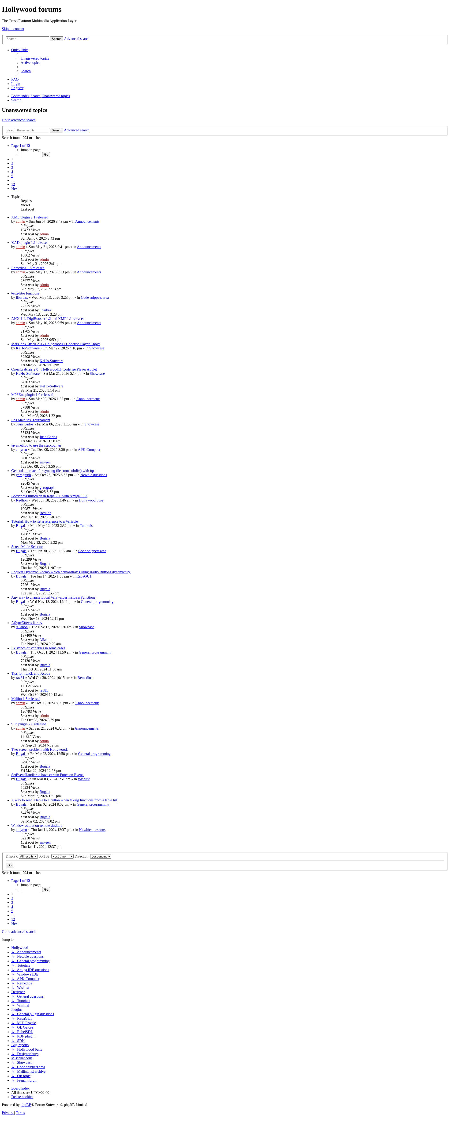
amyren (21, 450)
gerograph (23, 475)
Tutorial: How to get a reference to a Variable (44, 521)
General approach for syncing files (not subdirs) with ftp (52, 471)
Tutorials (86, 526)
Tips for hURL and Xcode (30, 673)
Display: (12, 856)
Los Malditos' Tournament (30, 420)
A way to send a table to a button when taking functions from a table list (64, 800)
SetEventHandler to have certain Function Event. (47, 775)
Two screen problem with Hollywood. (39, 749)
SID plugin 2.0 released (28, 724)
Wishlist (84, 779)
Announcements (87, 221)
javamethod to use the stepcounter (36, 445)
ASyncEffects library (26, 623)
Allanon (22, 627)
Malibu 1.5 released (25, 699)
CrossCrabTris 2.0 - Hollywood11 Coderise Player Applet (54, 369)
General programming (97, 602)
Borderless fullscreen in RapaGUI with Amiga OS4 (49, 496)
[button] (20, 146)
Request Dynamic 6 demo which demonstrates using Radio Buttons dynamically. (71, 572)
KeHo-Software (28, 348)
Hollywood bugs (91, 500)
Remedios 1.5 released (28, 268)
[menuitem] (35, 58)
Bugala (21, 526)
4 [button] (12, 172)
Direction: (82, 856)
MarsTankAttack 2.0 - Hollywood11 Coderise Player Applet (55, 344)
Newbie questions (93, 475)
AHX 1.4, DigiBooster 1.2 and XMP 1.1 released (48, 319)
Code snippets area (95, 297)
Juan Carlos (24, 424)
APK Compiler (89, 450)
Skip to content (13, 29)
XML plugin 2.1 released (29, 217)
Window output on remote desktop (36, 825)
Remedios (85, 678)
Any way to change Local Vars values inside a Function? (53, 597)
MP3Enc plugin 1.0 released (32, 395)
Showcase (96, 348)
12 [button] (13, 184)
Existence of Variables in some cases (38, 648)
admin (20, 221)
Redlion (22, 500)
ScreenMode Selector (27, 547)
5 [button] (12, 176)
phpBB (26, 1105)
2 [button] (12, 163)
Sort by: (45, 856)
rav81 (20, 678)
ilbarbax (22, 297)
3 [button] (12, 167)
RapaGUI (83, 576)
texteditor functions (25, 293)
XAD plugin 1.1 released (30, 243)
